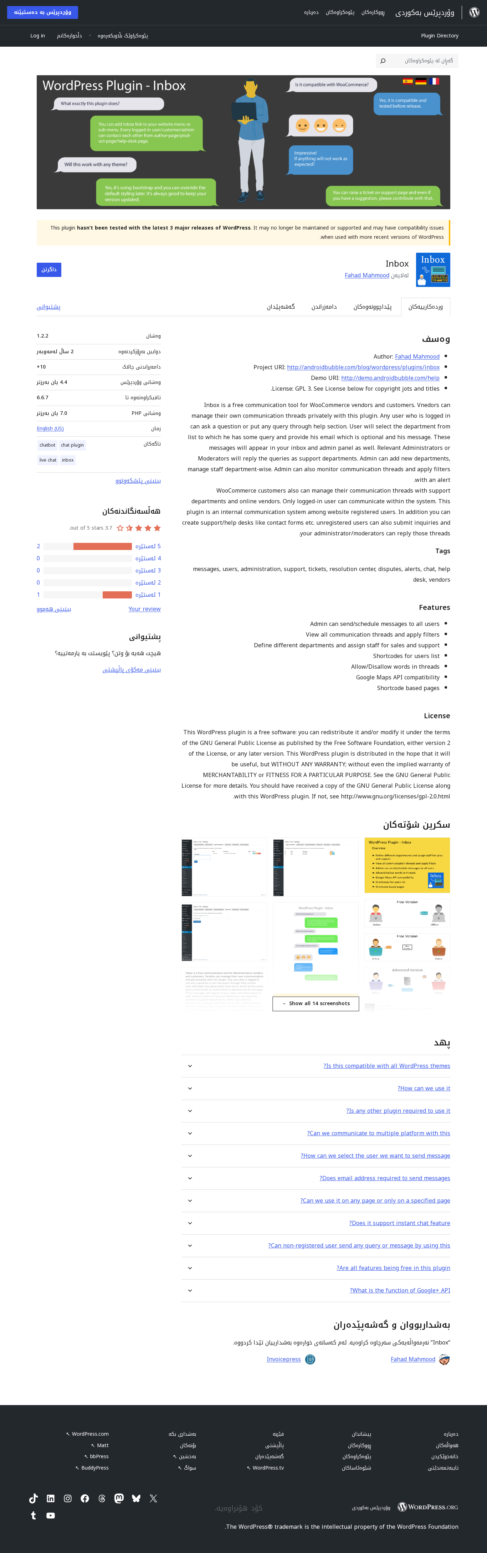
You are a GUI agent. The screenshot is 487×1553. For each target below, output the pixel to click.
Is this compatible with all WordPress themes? (387, 1066)
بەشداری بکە (182, 1434)
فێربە (278, 1434)
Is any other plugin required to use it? (398, 1110)
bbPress (96, 1456)
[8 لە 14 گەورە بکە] (349, 911)
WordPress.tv (265, 1468)
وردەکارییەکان (426, 306)
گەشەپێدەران (269, 1456)
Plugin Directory (439, 36)
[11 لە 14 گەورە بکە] (257, 846)
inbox (67, 460)
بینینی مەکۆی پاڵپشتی (132, 669)
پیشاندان (361, 1434)
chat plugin (72, 445)
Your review (145, 608)
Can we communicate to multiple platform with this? (378, 1133)
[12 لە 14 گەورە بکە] (257, 911)
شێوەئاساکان (356, 1468)
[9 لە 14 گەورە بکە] (349, 1003)
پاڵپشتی (274, 1445)
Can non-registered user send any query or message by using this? (359, 1245)
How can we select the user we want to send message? (375, 1155)
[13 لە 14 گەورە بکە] (257, 976)
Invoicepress (284, 1359)
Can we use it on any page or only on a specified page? (375, 1200)
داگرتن (49, 269)
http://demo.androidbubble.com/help (390, 378)
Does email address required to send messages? (385, 1178)
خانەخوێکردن (444, 1456)
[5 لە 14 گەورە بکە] (440, 1010)
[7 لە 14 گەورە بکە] (349, 846)
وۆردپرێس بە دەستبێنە (42, 12)
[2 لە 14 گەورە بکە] (440, 908)
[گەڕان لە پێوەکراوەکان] (383, 61)
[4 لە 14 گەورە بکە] (440, 976)
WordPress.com (87, 1434)
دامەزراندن (324, 306)
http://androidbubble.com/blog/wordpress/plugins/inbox (363, 367)
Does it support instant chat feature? (399, 1223)
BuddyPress (92, 1468)
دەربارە (451, 1434)
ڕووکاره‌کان (359, 1445)
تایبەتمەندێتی (443, 1468)
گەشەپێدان (281, 306)
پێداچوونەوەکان (373, 306)
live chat (48, 460)
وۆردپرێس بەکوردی (371, 1507)
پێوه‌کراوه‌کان (357, 1456)
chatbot (47, 445)
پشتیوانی (49, 306)
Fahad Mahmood (367, 275)
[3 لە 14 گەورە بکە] (440, 942)
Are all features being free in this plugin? (393, 1268)
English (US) (50, 428)
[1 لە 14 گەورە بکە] (440, 846)
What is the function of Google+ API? (400, 1290)
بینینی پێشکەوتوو (138, 480)
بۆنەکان (188, 1445)
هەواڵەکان (447, 1445)
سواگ (187, 1468)
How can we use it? (424, 1088)
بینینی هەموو (54, 608)
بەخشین (184, 1456)
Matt (100, 1445)
